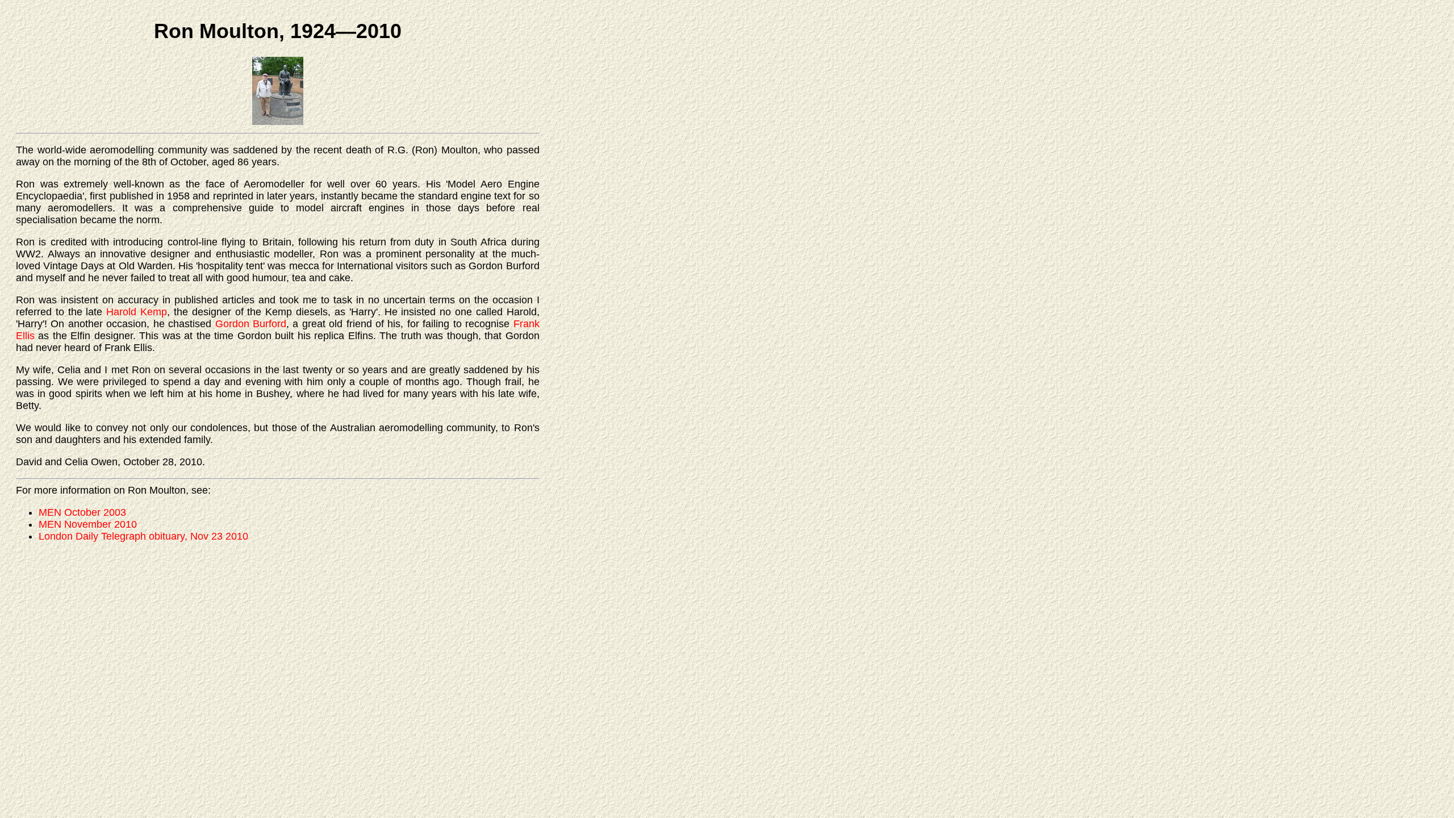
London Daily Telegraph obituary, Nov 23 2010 (143, 536)
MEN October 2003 (82, 512)
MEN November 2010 (88, 524)
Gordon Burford (250, 323)
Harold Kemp (136, 312)
